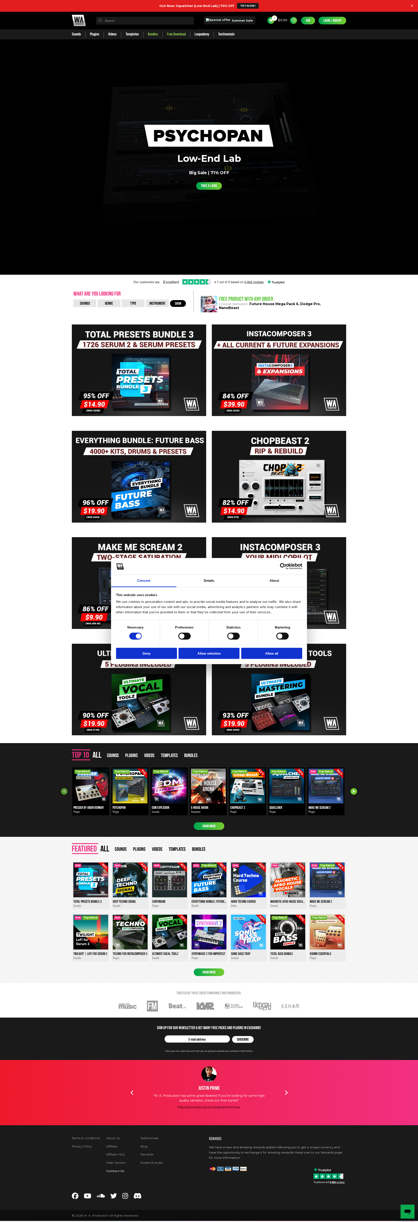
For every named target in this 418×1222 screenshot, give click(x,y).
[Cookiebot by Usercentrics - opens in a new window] (283, 566)
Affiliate (111, 1146)
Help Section (116, 1162)
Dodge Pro (310, 304)
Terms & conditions (86, 1138)
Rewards (146, 1154)
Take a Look (209, 186)
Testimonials (149, 1138)
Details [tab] (209, 580)
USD (308, 20)
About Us (113, 1138)
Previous (64, 791)
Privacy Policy (82, 1146)
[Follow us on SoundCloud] (101, 1197)
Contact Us (115, 1171)
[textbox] (145, 21)
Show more (209, 826)
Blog (143, 1146)
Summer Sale (242, 20)
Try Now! (248, 5)
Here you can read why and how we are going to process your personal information (209, 1051)
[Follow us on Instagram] (125, 1197)
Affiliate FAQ (115, 1154)
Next (354, 791)
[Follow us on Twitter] (113, 1197)
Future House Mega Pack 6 (273, 304)
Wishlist (293, 20)
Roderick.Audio (151, 1162)
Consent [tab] (143, 580)
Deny (146, 653)
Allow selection (209, 653)
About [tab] (274, 580)
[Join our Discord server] (137, 1197)
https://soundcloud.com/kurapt (220, 1112)
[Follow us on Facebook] (75, 1197)
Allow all (271, 653)
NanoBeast (229, 308)
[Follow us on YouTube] (87, 1197)
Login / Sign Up (332, 20)
